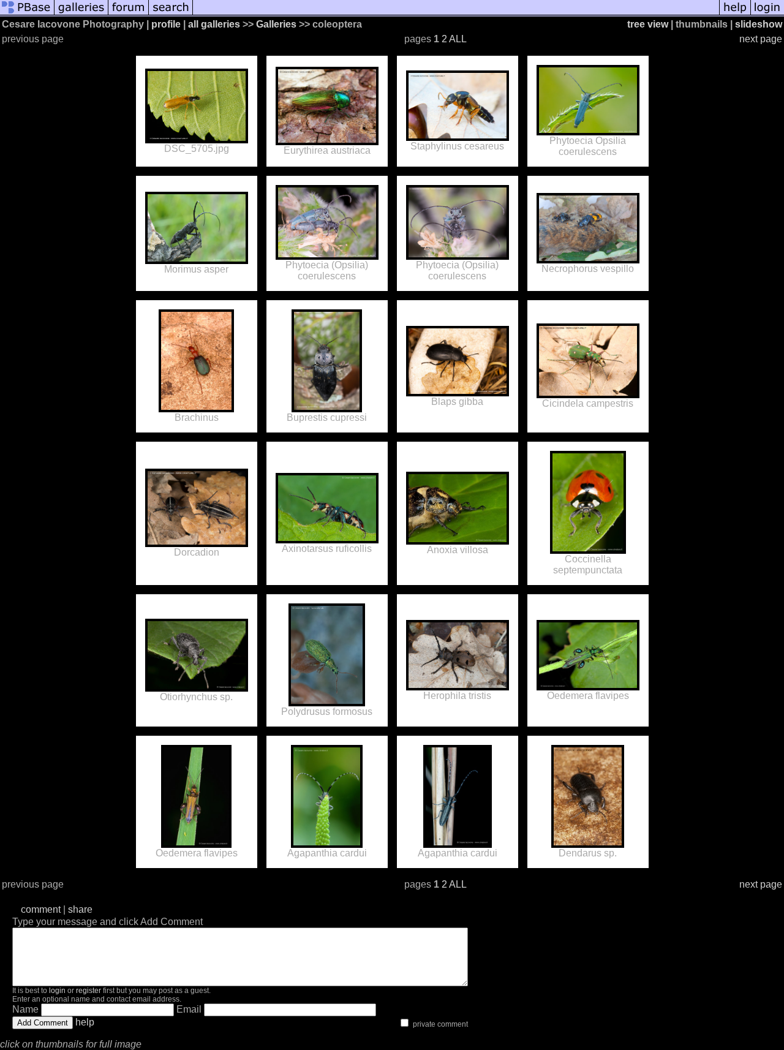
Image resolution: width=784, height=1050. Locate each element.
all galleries (214, 24)
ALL (458, 39)
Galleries (276, 24)
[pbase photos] (27, 14)
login (57, 990)
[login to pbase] (767, 14)
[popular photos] (456, 14)
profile (166, 24)
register (88, 990)
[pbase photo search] (171, 14)
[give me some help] (735, 14)
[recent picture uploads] (81, 14)
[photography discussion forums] (128, 14)
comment (41, 909)
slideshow (758, 24)
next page (760, 39)
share (80, 909)
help (84, 1022)
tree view (647, 24)
